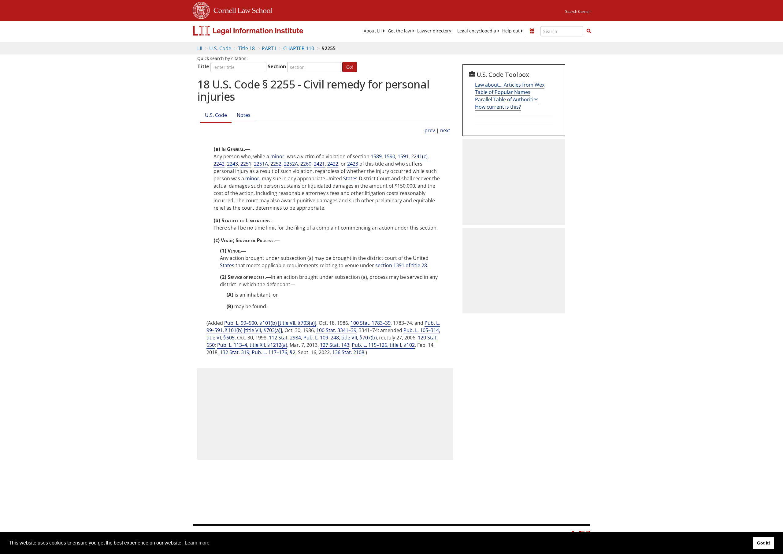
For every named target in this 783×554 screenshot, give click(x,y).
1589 (376, 156)
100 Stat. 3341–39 (336, 330)
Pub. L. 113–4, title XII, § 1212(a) (252, 345)
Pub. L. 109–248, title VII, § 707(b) (340, 337)
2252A (291, 163)
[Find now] (589, 31)
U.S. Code (220, 48)
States (350, 178)
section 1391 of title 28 (401, 265)
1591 (403, 156)
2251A (261, 163)
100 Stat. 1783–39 (371, 323)
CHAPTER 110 (298, 48)
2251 (245, 163)
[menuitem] (373, 31)
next (445, 130)
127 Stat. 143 (334, 345)
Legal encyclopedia (476, 31)
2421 (319, 163)
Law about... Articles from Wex (509, 84)
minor (277, 156)
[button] (589, 31)
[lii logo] (261, 30)
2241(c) (419, 156)
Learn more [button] (197, 542)
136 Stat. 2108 (348, 352)
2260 (305, 163)
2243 (232, 163)
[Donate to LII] (532, 31)
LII (199, 48)
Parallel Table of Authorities (507, 99)
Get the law (399, 31)
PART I (269, 48)
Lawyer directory (434, 31)
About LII (373, 31)
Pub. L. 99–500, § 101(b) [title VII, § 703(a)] (270, 323)
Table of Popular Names (502, 92)
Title (203, 66)
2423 (352, 163)
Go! (349, 67)
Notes (243, 115)
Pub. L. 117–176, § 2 (273, 352)
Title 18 (246, 48)
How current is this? (498, 106)
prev (430, 130)
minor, (252, 178)
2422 (332, 163)
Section (277, 66)
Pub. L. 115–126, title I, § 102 (383, 345)
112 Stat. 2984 (285, 337)
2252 (275, 163)
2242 (219, 163)
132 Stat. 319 (234, 352)
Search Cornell (577, 11)
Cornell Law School (241, 9)
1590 (389, 156)
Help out (511, 31)
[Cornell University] (201, 9)
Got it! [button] (763, 543)
